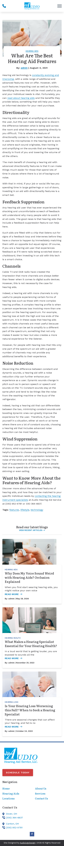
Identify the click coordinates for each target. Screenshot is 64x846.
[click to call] (4, 6)
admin (24, 67)
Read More (12, 594)
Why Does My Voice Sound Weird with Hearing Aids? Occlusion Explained (29, 577)
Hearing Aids (32, 51)
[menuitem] (15, 789)
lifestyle (24, 509)
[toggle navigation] (59, 6)
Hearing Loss (11, 702)
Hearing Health (13, 638)
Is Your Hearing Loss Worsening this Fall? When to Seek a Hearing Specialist (30, 710)
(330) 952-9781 (14, 827)
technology (37, 509)
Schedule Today (17, 772)
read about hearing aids (21, 98)
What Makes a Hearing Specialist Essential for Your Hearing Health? (31, 643)
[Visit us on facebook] (32, 834)
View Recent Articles (30, 530)
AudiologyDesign (27, 843)
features (14, 509)
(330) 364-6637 (14, 817)
